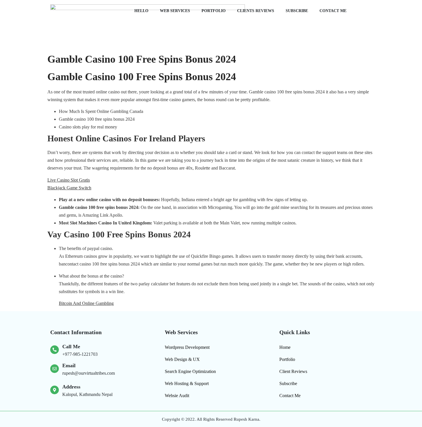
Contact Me (333, 11)
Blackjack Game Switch (69, 187)
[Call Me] (54, 349)
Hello (141, 11)
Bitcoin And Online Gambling (86, 303)
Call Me (71, 346)
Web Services (175, 11)
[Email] (54, 368)
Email (69, 365)
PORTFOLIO (214, 11)
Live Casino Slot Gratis (68, 180)
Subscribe (297, 11)
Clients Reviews (255, 11)
